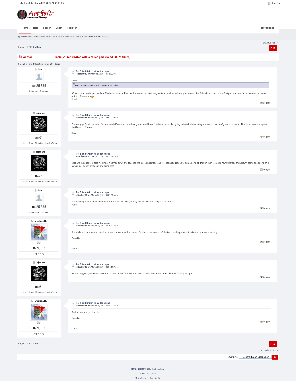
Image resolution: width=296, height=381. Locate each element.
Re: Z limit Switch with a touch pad (93, 71)
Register (72, 27)
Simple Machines (158, 369)
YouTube (269, 27)
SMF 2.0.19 (135, 369)
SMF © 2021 (146, 369)
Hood (40, 69)
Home (25, 27)
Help (35, 27)
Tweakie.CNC (40, 221)
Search (47, 27)
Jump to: (233, 357)
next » (275, 42)
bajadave (40, 113)
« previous (266, 42)
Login (59, 27)
